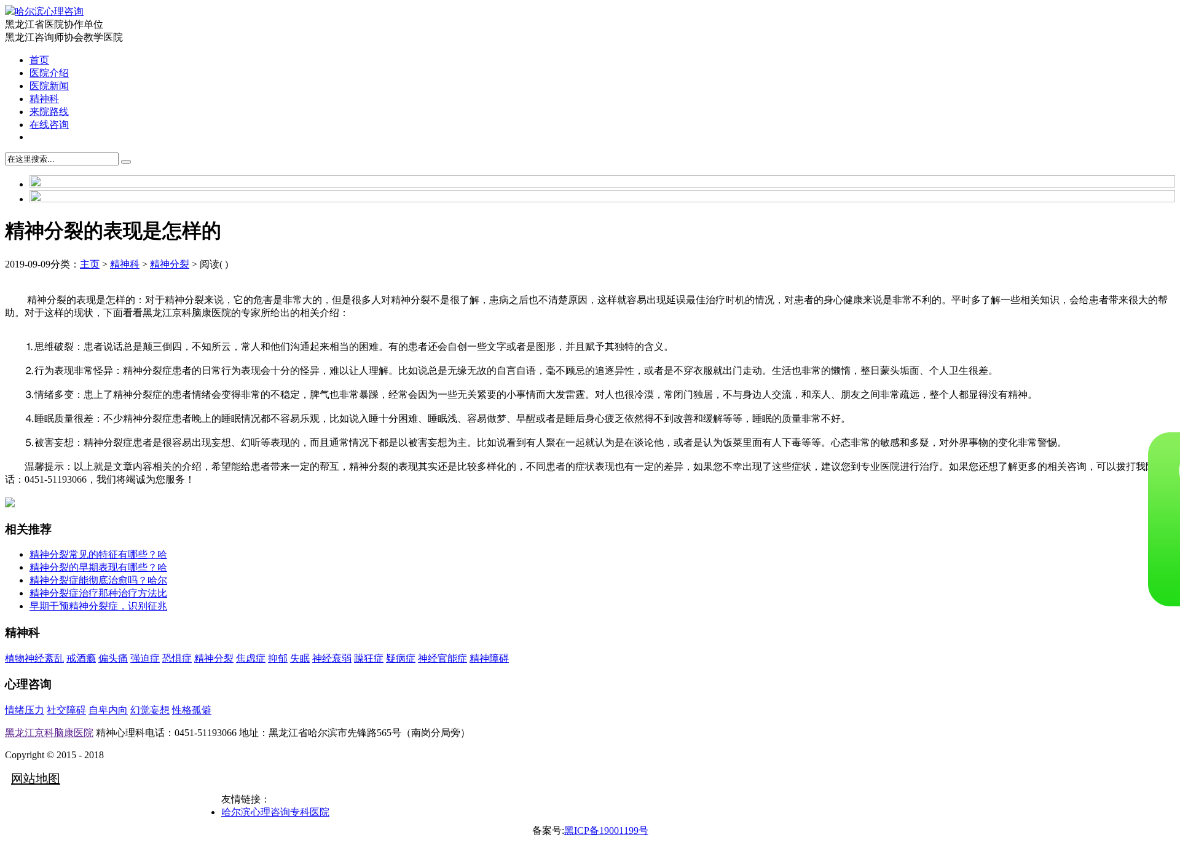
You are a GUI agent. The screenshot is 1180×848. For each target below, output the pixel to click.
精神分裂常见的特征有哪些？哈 (98, 554)
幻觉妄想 (150, 710)
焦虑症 (251, 658)
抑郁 (278, 658)
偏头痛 (113, 658)
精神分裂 (169, 264)
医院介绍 (49, 73)
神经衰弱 (332, 658)
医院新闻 (49, 86)
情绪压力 (24, 710)
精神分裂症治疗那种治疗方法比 (98, 593)
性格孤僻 (191, 710)
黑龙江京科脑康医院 (49, 732)
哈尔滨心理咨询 (49, 11)
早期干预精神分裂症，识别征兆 (98, 606)
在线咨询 (49, 124)
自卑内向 (108, 710)
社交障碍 (66, 710)
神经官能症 (442, 658)
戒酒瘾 (81, 658)
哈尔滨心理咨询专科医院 (275, 812)
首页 (39, 60)
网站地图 (35, 778)
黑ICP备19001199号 (606, 830)
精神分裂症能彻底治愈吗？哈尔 (98, 580)
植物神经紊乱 (34, 658)
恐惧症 (177, 658)
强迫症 (145, 658)
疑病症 (400, 658)
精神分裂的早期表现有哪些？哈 (98, 567)
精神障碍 (489, 658)
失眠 (300, 658)
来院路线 (49, 111)
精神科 (44, 98)
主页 (90, 264)
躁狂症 (369, 658)
